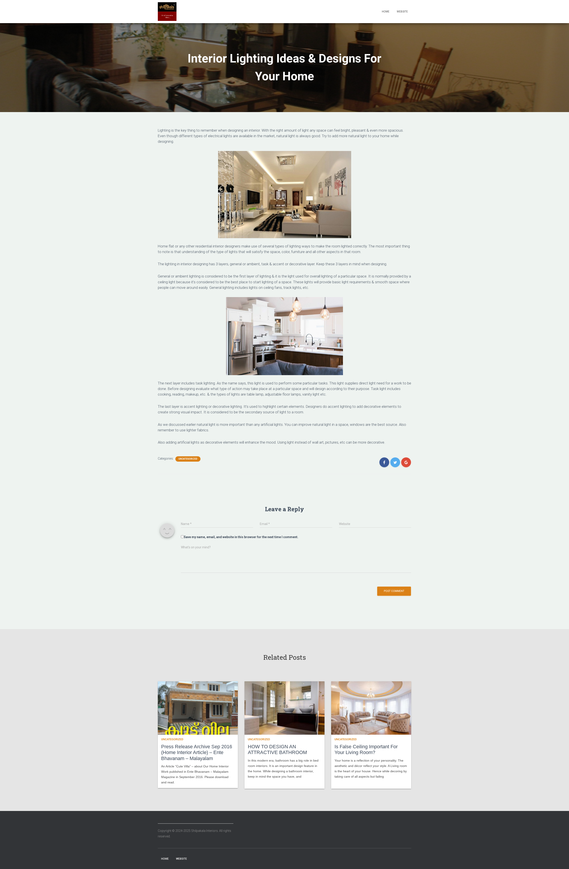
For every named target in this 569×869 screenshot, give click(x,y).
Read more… (256, 782)
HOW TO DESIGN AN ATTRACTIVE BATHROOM (277, 749)
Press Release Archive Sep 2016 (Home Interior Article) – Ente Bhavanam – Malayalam (196, 752)
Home (385, 11)
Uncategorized (187, 459)
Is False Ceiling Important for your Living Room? (366, 749)
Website (402, 11)
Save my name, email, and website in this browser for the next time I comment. (241, 537)
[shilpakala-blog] (167, 11)
